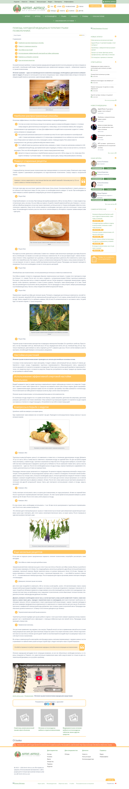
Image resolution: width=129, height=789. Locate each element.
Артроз (37, 16)
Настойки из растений (25, 50)
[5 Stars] (84, 35)
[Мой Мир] (53, 704)
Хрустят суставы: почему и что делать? (102, 95)
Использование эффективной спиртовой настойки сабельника (38, 53)
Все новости (111, 153)
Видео (102, 754)
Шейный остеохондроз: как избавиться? (102, 80)
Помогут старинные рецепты (27, 46)
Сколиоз (74, 16)
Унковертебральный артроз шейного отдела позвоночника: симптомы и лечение (103, 216)
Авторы (49, 754)
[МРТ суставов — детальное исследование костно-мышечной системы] (94, 148)
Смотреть (110, 168)
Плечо (81, 6)
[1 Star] (79, 35)
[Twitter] (48, 704)
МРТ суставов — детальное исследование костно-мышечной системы (106, 145)
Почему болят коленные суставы (100, 74)
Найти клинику (95, 6)
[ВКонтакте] (45, 704)
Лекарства (50, 761)
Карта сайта (41, 783)
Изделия (49, 766)
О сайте (72, 783)
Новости (84, 754)
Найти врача (110, 6)
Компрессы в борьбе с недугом (28, 57)
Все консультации (110, 100)
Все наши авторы (110, 204)
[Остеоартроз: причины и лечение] (94, 140)
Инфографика (104, 756)
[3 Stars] (81, 35)
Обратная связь (63, 783)
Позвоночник (70, 6)
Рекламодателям (52, 783)
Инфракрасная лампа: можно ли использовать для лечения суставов (101, 67)
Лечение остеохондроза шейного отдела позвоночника (49, 729)
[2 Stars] (80, 35)
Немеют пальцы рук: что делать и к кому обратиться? (102, 87)
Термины (49, 764)
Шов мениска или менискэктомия (102, 40)
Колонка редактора (88, 759)
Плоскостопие (98, 16)
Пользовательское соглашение (85, 783)
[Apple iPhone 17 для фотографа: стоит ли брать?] (94, 113)
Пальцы (53, 11)
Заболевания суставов (64, 21)
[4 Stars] (82, 35)
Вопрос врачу (110, 1)
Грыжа (63, 16)
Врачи (49, 759)
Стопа (59, 6)
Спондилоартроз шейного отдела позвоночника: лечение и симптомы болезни (103, 225)
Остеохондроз (51, 16)
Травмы (85, 16)
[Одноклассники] (51, 704)
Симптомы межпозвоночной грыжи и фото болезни (24, 729)
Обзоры (67, 754)
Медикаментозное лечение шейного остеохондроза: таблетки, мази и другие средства (72, 731)
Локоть (62, 11)
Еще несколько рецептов (26, 60)
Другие (81, 11)
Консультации (86, 756)
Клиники (49, 756)
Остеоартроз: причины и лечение (102, 57)
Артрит (27, 16)
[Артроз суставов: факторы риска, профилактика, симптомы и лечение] (94, 129)
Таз (52, 6)
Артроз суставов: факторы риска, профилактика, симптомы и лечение (106, 127)
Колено (71, 11)
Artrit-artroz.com (18, 696)
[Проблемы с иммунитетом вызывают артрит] (94, 121)
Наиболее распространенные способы (31, 43)
